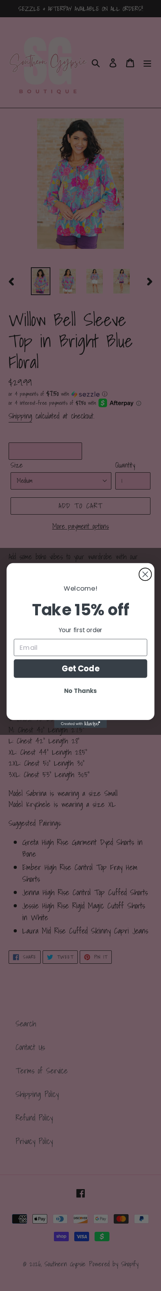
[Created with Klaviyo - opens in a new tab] (80, 724)
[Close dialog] (145, 574)
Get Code (81, 668)
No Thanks (80, 691)
